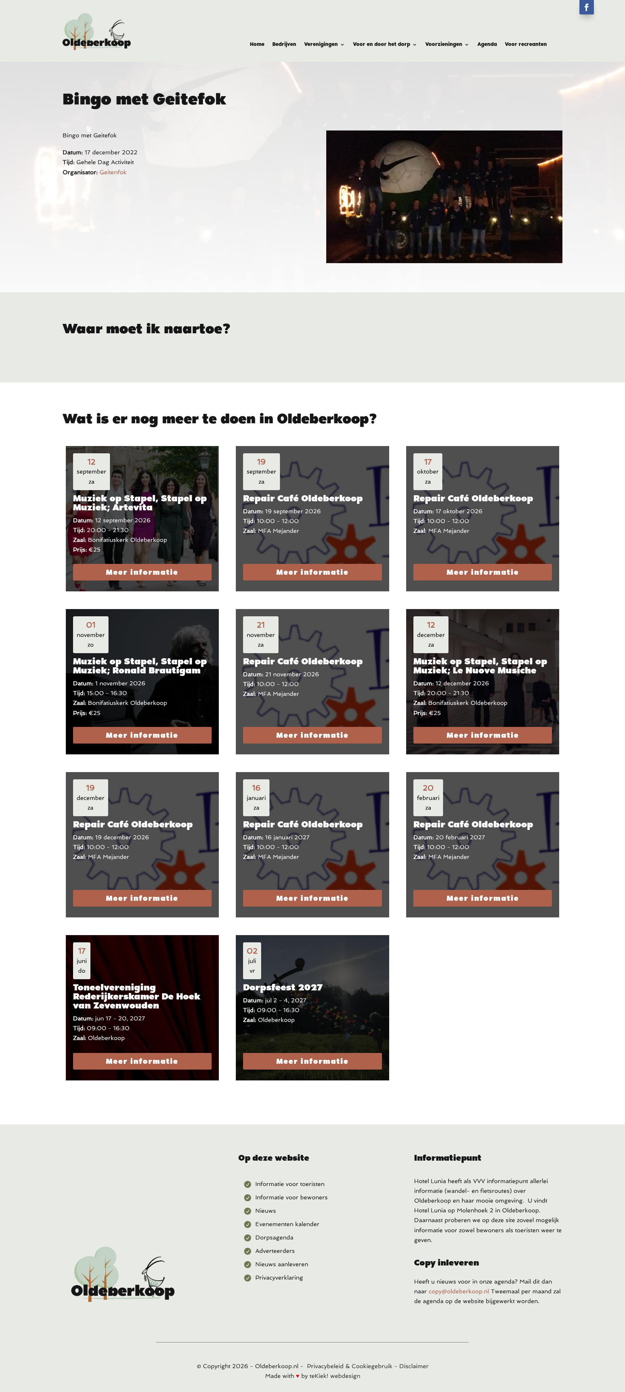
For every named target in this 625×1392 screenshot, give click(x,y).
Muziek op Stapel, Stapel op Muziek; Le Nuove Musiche (480, 666)
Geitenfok (113, 172)
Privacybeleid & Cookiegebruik (349, 1366)
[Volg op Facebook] (586, 7)
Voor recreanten (526, 44)
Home (257, 44)
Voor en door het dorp (381, 44)
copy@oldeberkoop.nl (459, 1291)
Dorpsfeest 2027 (283, 987)
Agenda (487, 44)
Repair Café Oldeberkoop (303, 498)
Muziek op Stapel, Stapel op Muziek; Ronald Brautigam (140, 666)
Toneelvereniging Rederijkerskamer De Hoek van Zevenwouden (136, 996)
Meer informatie (142, 572)
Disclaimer (414, 1366)
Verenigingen (321, 44)
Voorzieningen (443, 44)
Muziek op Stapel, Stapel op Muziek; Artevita (140, 503)
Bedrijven (284, 44)
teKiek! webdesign (335, 1375)
